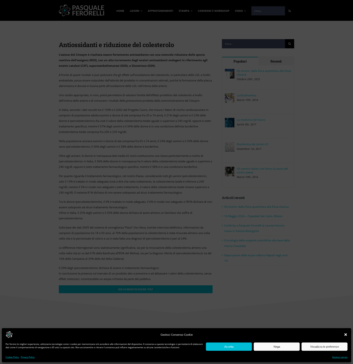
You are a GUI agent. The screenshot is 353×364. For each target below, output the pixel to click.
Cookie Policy (12, 357)
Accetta (228, 346)
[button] (345, 334)
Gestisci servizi (339, 357)
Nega (277, 346)
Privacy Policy (28, 357)
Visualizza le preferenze (324, 346)
